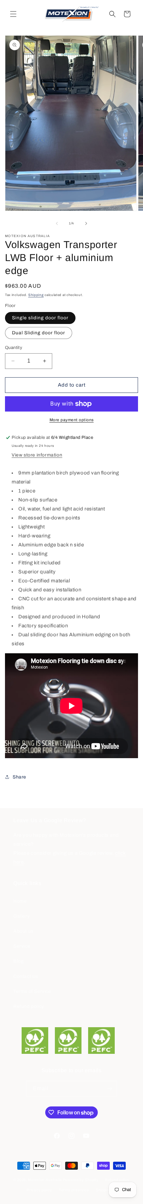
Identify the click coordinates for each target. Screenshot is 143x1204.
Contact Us (25, 976)
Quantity (13, 347)
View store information (37, 454)
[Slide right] (86, 223)
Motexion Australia (45, 1180)
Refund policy (28, 1006)
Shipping (36, 295)
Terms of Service (32, 991)
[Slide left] (57, 223)
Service (21, 946)
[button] (13, 14)
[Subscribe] (109, 1088)
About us (23, 931)
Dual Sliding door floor (38, 332)
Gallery (21, 916)
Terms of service (74, 1190)
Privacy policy (39, 1190)
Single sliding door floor (40, 317)
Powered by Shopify (81, 1180)
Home (20, 901)
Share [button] (19, 776)
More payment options (72, 420)
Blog (18, 961)
